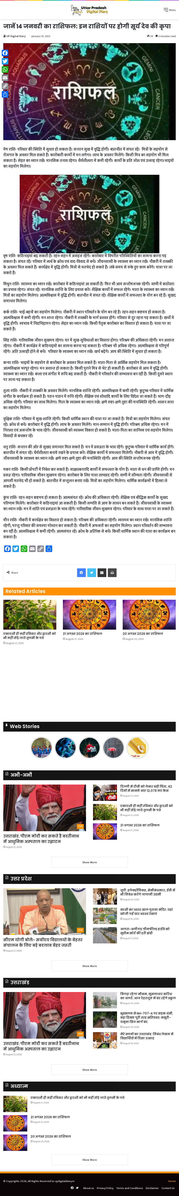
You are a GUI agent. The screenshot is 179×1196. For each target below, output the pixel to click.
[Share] (5, 94)
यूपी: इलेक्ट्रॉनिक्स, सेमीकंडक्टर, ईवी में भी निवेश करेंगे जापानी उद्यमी (147, 892)
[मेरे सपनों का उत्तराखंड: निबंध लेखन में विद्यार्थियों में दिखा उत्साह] (105, 1040)
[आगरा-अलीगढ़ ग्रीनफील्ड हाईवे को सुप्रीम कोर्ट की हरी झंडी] (105, 935)
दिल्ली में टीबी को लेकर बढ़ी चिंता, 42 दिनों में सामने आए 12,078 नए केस (146, 788)
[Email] (5, 78)
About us (88, 1188)
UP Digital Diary (16, 36)
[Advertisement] (89, 684)
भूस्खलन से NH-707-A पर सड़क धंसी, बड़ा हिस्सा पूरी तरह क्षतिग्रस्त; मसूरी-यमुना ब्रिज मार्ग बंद (146, 1017)
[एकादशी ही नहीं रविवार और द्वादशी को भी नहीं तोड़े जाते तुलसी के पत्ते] (29, 615)
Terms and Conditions (129, 1188)
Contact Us (168, 1188)
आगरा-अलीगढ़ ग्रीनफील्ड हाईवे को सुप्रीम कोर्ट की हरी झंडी (145, 931)
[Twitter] (5, 61)
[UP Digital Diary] (89, 10)
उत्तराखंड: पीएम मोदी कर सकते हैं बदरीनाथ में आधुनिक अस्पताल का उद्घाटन (41, 838)
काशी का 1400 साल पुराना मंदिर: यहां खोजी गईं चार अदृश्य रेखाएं (146, 911)
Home (172, 1181)
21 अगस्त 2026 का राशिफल (82, 634)
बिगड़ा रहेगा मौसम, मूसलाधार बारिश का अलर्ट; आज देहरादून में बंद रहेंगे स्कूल (148, 996)
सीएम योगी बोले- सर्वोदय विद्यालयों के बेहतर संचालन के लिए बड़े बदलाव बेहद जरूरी (43, 942)
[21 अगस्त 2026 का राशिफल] (89, 615)
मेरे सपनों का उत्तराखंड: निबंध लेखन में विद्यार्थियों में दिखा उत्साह (146, 1036)
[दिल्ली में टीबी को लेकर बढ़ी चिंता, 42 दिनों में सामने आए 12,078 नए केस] (105, 793)
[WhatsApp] (5, 69)
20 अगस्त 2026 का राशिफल (143, 634)
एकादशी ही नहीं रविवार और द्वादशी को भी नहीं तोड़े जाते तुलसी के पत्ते (29, 636)
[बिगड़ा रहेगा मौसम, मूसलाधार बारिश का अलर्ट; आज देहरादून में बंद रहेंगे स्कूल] (105, 1000)
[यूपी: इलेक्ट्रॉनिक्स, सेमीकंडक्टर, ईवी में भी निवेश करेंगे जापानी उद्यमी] (105, 896)
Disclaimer (152, 1188)
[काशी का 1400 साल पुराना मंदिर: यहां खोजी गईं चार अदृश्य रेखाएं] (105, 916)
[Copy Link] (5, 86)
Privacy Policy (105, 1188)
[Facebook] (5, 53)
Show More (89, 862)
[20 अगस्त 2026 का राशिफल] (149, 615)
